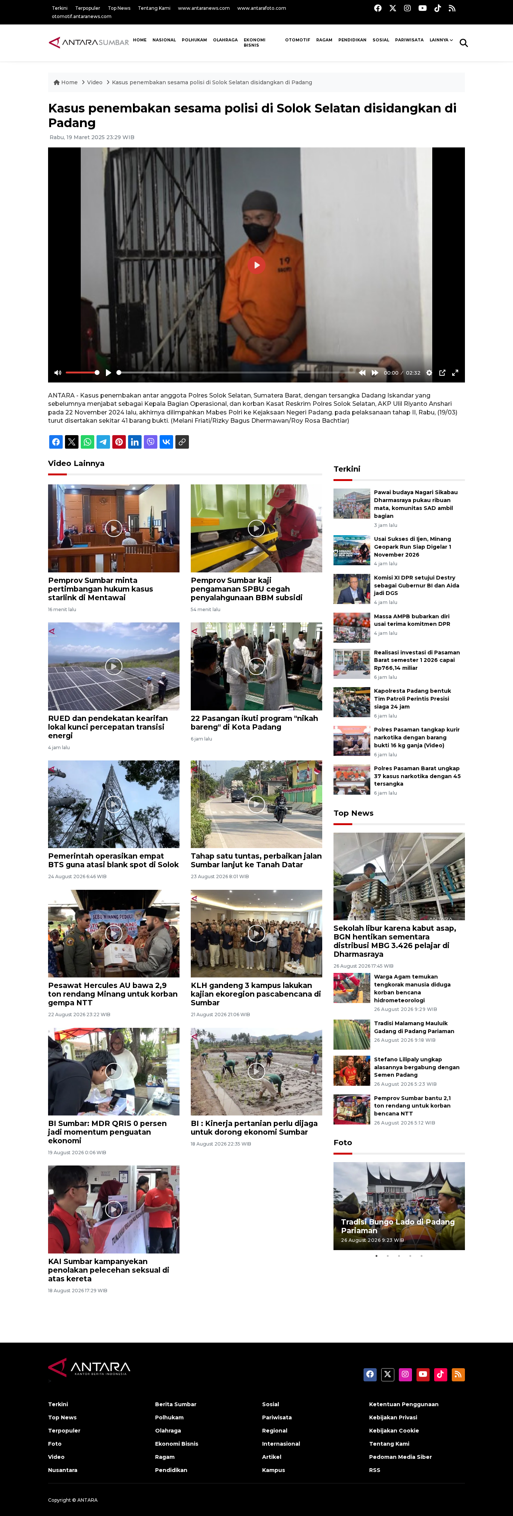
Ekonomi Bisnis (255, 43)
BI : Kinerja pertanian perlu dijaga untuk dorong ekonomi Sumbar (254, 1128)
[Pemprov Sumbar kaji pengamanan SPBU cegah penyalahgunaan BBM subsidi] (256, 527)
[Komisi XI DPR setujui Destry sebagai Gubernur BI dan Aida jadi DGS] (351, 588)
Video (95, 82)
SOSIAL (381, 40)
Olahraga (225, 40)
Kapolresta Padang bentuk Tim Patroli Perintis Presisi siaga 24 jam (412, 698)
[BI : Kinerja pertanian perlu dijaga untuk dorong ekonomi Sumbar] (256, 1071)
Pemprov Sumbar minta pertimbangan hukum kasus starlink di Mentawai (100, 589)
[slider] (83, 372)
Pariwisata (277, 1417)
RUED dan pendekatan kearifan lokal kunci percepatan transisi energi (108, 727)
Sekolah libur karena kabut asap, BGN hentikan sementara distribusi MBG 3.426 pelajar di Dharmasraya (394, 941)
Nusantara (62, 1470)
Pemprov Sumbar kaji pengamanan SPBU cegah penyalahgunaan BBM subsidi (247, 589)
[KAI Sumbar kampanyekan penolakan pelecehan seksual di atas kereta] (114, 1208)
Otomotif (297, 40)
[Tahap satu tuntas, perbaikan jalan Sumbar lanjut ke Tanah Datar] (256, 803)
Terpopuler (87, 8)
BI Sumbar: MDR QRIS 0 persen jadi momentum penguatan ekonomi (107, 1132)
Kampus (273, 1470)
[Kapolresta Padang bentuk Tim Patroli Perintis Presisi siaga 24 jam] (351, 702)
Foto (342, 1142)
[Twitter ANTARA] (393, 8)
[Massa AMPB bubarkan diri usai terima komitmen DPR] (351, 627)
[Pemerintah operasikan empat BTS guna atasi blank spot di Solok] (114, 803)
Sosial (270, 1404)
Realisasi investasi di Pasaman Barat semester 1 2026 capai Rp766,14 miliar (417, 660)
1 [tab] (376, 1256)
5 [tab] (421, 1256)
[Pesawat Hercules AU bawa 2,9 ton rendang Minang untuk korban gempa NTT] (114, 933)
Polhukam (194, 40)
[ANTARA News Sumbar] (89, 42)
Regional (274, 1430)
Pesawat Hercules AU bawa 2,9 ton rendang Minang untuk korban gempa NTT (113, 994)
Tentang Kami (154, 8)
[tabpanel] (399, 1206)
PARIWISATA (409, 40)
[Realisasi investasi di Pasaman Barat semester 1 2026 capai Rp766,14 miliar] (351, 663)
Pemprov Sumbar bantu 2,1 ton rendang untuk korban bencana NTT (412, 1106)
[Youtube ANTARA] (422, 8)
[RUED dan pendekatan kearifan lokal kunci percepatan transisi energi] (114, 665)
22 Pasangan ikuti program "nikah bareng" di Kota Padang (254, 722)
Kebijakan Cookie (394, 1430)
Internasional (281, 1443)
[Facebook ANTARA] (378, 8)
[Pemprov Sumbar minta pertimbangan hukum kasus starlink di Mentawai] (114, 527)
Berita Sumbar (175, 1404)
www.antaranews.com (204, 8)
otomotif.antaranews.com (82, 16)
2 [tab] (388, 1256)
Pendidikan (352, 40)
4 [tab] (410, 1256)
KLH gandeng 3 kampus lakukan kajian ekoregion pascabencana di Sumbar (256, 994)
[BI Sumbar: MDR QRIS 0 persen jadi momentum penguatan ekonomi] (114, 1071)
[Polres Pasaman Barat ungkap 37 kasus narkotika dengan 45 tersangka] (351, 779)
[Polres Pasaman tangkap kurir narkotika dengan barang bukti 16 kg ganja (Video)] (351, 740)
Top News (119, 8)
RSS (374, 1470)
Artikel (271, 1457)
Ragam (324, 40)
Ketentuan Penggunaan (404, 1404)
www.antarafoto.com (261, 8)
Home (69, 82)
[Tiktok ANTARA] (438, 8)
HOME (139, 40)
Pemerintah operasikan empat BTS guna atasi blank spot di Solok (113, 860)
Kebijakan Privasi (393, 1417)
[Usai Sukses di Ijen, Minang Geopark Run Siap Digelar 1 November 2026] (351, 549)
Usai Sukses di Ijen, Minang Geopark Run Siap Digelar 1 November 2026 (412, 547)
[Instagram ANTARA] (407, 8)
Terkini (60, 8)
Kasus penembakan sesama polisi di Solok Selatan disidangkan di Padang (212, 82)
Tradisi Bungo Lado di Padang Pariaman (398, 1226)
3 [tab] (399, 1256)
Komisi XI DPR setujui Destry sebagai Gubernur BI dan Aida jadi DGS (416, 585)
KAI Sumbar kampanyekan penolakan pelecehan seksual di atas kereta (108, 1270)
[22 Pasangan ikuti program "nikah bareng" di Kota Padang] (256, 665)
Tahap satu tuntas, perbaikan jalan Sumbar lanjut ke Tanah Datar (256, 860)
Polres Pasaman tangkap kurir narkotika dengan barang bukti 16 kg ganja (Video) (417, 737)
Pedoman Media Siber (400, 1457)
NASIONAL (164, 40)
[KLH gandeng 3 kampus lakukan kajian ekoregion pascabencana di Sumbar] (256, 933)
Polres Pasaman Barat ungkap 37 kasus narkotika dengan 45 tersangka (417, 776)
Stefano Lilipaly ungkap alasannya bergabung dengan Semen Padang (417, 1067)
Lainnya (439, 40)
